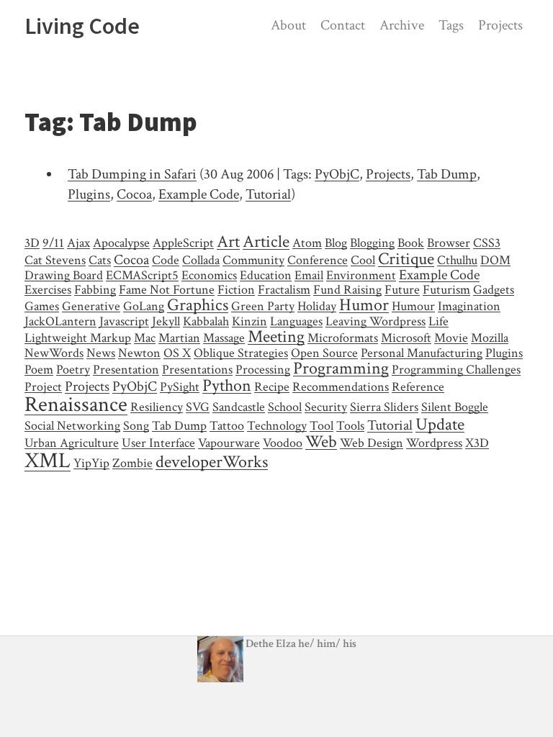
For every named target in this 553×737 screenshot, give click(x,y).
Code (165, 260)
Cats (100, 260)
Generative (91, 306)
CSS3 (486, 243)
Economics (209, 275)
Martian (179, 338)
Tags (451, 25)
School (285, 407)
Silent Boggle (454, 407)
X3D (477, 443)
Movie (451, 338)
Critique (406, 259)
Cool (363, 260)
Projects (500, 25)
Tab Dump (447, 174)
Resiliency (156, 407)
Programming (341, 368)
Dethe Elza (270, 643)
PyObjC (337, 174)
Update (439, 424)
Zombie (132, 463)
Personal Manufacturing (421, 353)
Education (266, 275)
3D (32, 243)
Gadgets (493, 289)
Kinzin (249, 321)
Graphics (197, 305)
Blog (336, 243)
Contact (342, 25)
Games (41, 306)
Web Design (371, 443)
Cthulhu (457, 260)
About (288, 25)
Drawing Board (63, 275)
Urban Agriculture (71, 443)
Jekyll (166, 321)
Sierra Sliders (384, 407)
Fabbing (95, 289)
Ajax (78, 243)
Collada (201, 260)
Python (226, 385)
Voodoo (282, 443)
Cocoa (134, 194)
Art (228, 241)
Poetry (73, 369)
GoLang (143, 306)
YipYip (91, 463)
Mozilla (489, 338)
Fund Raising (347, 289)
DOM (495, 260)
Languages (296, 321)
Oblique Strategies (241, 353)
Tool (321, 425)
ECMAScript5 (142, 275)
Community (253, 260)
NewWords (54, 353)
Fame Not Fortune (167, 289)
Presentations (197, 369)
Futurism (446, 289)
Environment (361, 275)
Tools (350, 425)
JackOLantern (60, 321)
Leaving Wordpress (375, 321)
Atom (307, 243)
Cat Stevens (55, 260)
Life (438, 321)
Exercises (47, 289)
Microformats (342, 338)
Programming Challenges (456, 369)
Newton (139, 353)
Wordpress (434, 443)
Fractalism (284, 289)
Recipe (271, 387)
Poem (38, 369)
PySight (179, 387)
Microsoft (406, 338)
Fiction (236, 289)
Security (326, 407)
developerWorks (212, 462)
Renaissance (75, 405)
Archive (401, 25)
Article (266, 241)
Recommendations (340, 387)
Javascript (124, 321)
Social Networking (72, 425)
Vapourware (229, 443)
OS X (177, 353)
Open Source (324, 353)
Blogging (372, 243)
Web (321, 441)
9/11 (53, 243)
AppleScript (183, 243)
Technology (277, 425)
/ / (327, 643)
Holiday (316, 306)
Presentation (126, 369)
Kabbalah (206, 321)
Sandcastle (238, 407)
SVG (198, 407)
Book (410, 243)
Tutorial (268, 194)
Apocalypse (121, 243)
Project (43, 387)
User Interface (158, 443)
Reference (418, 387)
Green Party (263, 306)
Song (136, 425)
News (100, 353)
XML (47, 461)
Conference (317, 260)
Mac (145, 338)
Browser (448, 243)
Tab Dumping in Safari (132, 174)
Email (309, 275)
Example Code (198, 194)
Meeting (276, 336)
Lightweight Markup (77, 338)
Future (402, 289)
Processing (262, 369)
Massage (224, 338)
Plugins (89, 194)
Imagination (469, 306)
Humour (413, 306)
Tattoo (227, 425)
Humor (364, 305)
